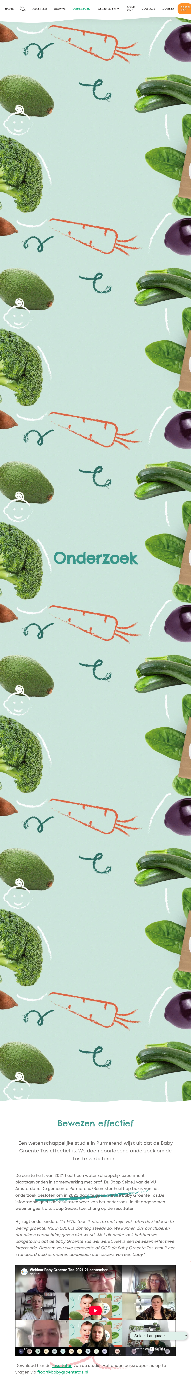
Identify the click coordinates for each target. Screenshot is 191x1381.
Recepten (39, 8)
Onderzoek (81, 8)
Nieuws (60, 8)
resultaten (62, 1365)
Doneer (168, 8)
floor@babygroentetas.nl (62, 1372)
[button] (108, 9)
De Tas (23, 8)
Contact (149, 8)
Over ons (131, 8)
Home (9, 8)
